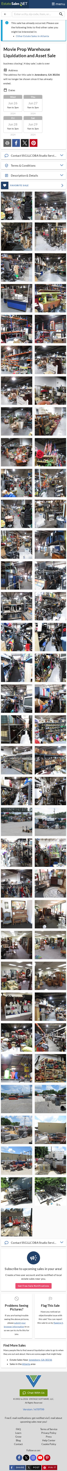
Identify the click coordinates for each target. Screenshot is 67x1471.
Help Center (48, 1440)
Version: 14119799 (33, 1409)
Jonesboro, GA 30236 (40, 1359)
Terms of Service (48, 1429)
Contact (18, 1444)
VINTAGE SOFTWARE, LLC (41, 1399)
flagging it (58, 1323)
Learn (18, 1432)
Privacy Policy (48, 1432)
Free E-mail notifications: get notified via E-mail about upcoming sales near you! (33, 1420)
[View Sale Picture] (16, 206)
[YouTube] (40, 1458)
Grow (18, 1436)
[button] (33, 155)
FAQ (18, 1429)
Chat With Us (35, 1392)
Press (49, 1436)
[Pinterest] (47, 1458)
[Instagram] (33, 1458)
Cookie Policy (48, 1444)
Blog (18, 1440)
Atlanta (26, 1363)
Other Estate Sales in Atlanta (32, 36)
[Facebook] (19, 1458)
